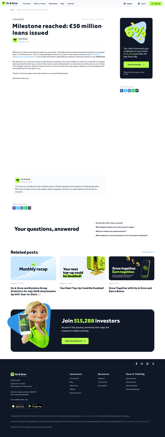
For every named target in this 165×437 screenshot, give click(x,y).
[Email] (29, 208)
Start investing (134, 65)
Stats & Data (18, 19)
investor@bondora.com (19, 399)
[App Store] (18, 406)
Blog (62, 3)
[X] (18, 208)
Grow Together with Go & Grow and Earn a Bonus (130, 289)
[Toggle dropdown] (125, 3)
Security (71, 3)
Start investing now (73, 341)
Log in (143, 3)
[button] (122, 223)
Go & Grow (27, 3)
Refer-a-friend (39, 3)
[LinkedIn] (21, 208)
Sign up (157, 3)
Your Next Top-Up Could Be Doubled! (82, 288)
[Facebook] (14, 208)
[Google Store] (35, 406)
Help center (53, 3)
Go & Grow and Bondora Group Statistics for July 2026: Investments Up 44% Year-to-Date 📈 (33, 291)
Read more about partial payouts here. (137, 421)
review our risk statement (89, 416)
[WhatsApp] (25, 208)
